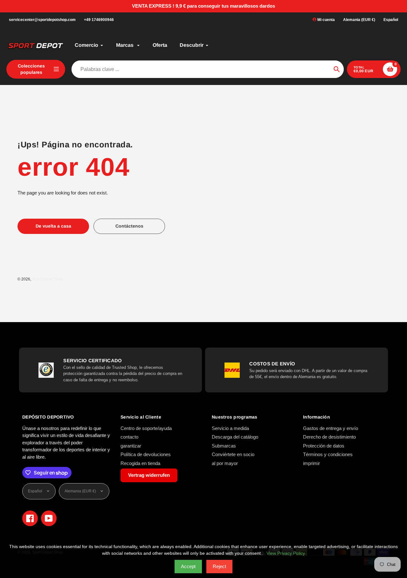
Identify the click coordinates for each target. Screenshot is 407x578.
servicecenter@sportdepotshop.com (42, 20)
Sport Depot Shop (47, 279)
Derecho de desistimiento (329, 437)
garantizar (131, 445)
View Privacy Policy (285, 553)
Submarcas (224, 445)
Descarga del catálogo (235, 437)
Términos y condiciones (328, 454)
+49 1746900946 (99, 20)
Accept (188, 566)
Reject (219, 566)
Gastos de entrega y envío (330, 428)
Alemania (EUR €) (359, 20)
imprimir (311, 463)
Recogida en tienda (140, 463)
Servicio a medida (230, 428)
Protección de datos (323, 445)
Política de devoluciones (146, 454)
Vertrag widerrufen (149, 475)
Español (390, 20)
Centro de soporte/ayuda (146, 428)
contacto (129, 437)
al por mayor (225, 463)
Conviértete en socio (233, 454)
